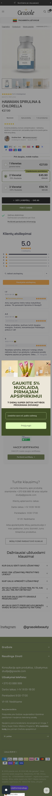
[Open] (6, 789)
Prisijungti (26, 425)
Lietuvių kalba (12, 794)
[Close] (47, 363)
